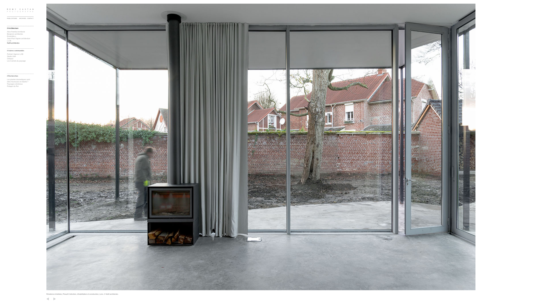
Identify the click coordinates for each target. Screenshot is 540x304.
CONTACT (30, 18)
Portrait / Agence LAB (15, 54)
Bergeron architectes (15, 34)
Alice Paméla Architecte (16, 32)
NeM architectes (13, 43)
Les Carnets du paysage (16, 61)
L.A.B (9, 41)
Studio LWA (11, 56)
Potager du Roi (13, 86)
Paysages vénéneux (15, 84)
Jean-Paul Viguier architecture (18, 39)
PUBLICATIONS (12, 18)
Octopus (10, 59)
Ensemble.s (11, 36)
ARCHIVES (22, 18)
